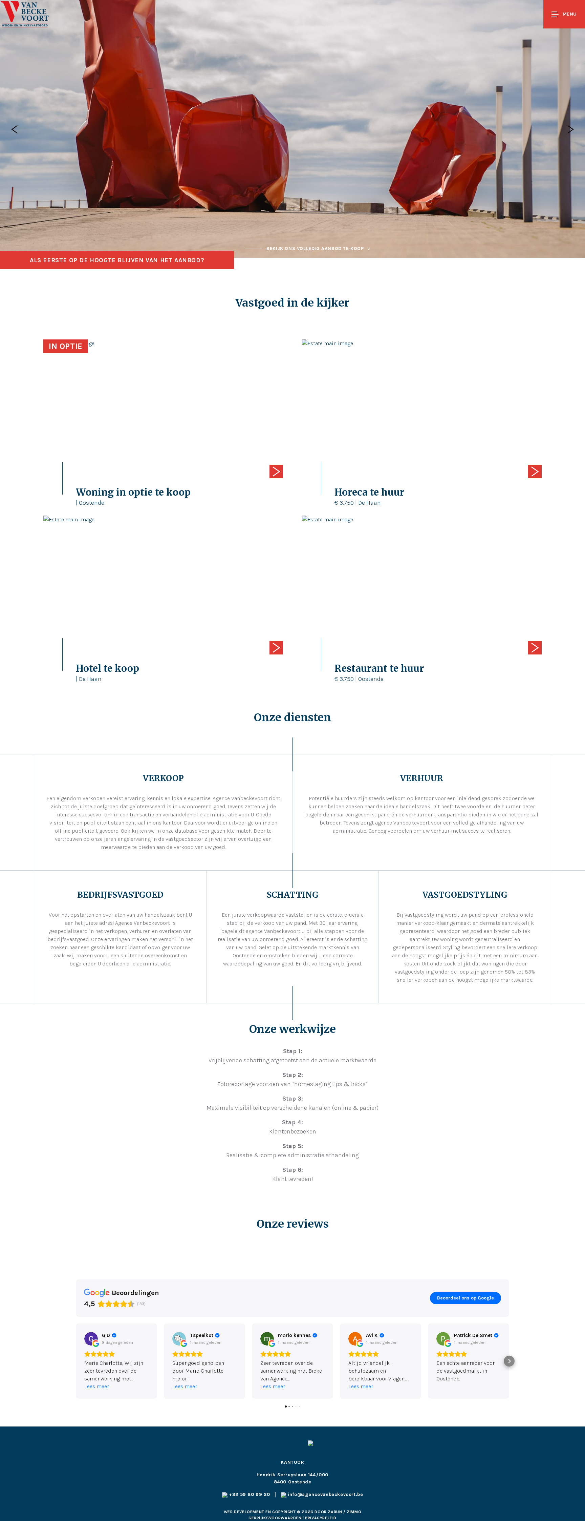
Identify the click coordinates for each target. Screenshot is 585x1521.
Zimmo (354, 1511)
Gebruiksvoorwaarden (275, 1518)
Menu (570, 14)
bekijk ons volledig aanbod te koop (315, 248)
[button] (75, 1361)
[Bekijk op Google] (91, 1339)
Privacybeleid (321, 1518)
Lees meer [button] (96, 1386)
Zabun (335, 1511)
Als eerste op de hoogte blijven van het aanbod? (117, 260)
